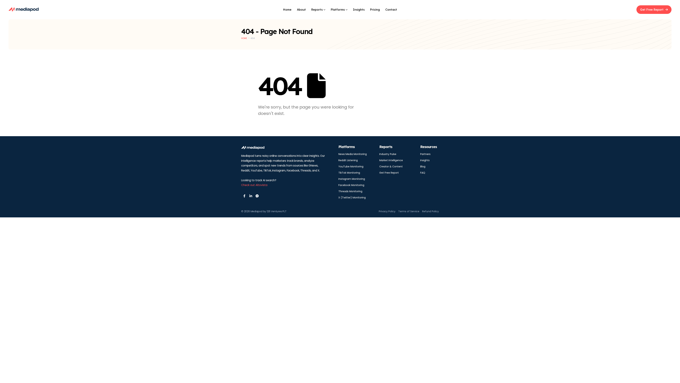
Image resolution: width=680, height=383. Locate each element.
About (301, 9)
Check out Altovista (254, 185)
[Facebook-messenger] (257, 196)
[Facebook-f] (244, 196)
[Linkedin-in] (251, 196)
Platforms (338, 9)
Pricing (375, 9)
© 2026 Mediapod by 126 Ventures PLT (264, 211)
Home (287, 9)
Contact (391, 9)
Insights (359, 9)
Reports (317, 9)
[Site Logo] (23, 9)
